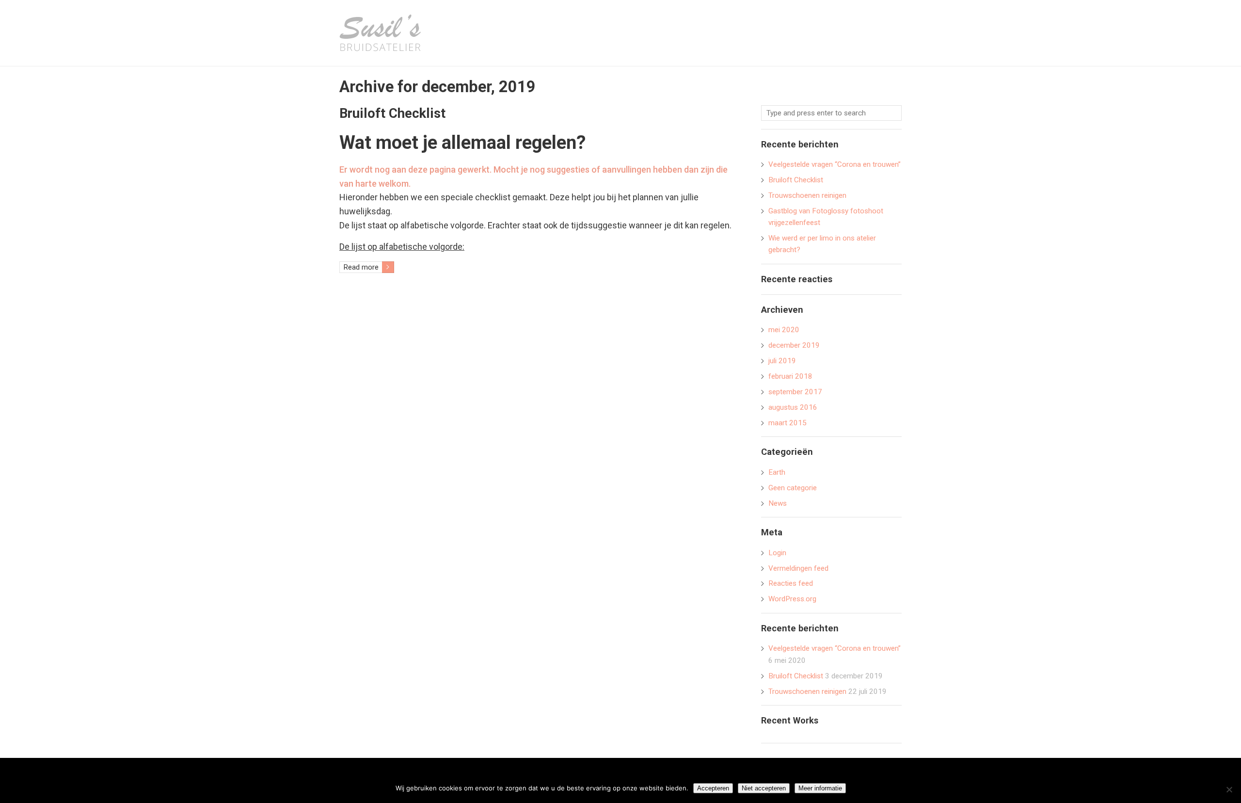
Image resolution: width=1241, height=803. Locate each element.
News (777, 503)
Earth (776, 472)
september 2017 (795, 391)
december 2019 (794, 345)
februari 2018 (790, 376)
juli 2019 (782, 360)
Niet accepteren (764, 788)
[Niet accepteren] (1229, 789)
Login (777, 552)
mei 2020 (783, 329)
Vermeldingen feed (798, 568)
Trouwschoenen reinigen (807, 195)
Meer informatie (820, 788)
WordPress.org (792, 598)
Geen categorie (792, 487)
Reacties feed (790, 583)
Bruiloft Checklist (392, 113)
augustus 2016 (792, 407)
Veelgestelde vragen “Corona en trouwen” (834, 164)
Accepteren (713, 788)
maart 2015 (787, 422)
